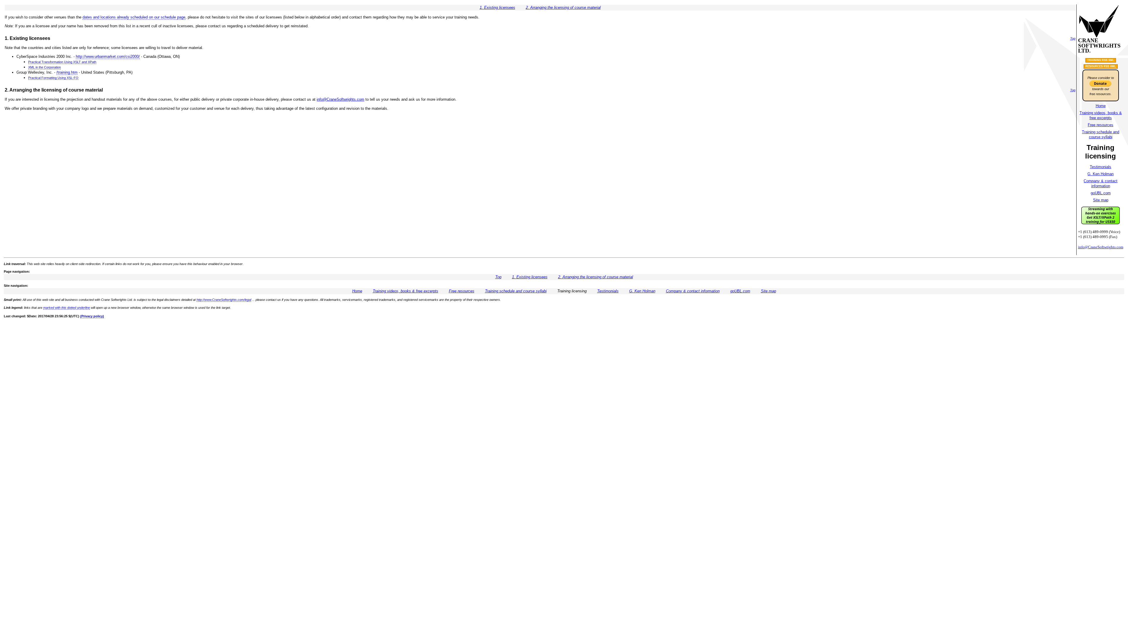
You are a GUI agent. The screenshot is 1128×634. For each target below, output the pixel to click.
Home (1101, 106)
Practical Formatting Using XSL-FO (53, 78)
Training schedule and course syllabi (516, 291)
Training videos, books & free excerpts (405, 291)
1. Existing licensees (497, 7)
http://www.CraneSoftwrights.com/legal (224, 299)
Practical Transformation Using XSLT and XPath (62, 62)
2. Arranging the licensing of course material (563, 7)
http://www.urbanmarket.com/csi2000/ (108, 56)
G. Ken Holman (1100, 174)
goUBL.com (1101, 193)
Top (1072, 38)
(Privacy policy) (92, 316)
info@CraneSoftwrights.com (340, 99)
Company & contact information (693, 291)
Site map (1100, 200)
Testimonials (1100, 167)
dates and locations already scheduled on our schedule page (134, 17)
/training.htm (67, 72)
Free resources (1100, 125)
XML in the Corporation (44, 67)
